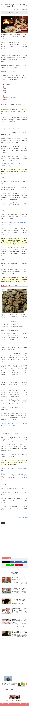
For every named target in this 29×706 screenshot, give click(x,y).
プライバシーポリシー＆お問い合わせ (14, 700)
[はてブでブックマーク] (23, 562)
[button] (26, 378)
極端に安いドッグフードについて (10, 97)
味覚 (5, 92)
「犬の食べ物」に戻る (22, 517)
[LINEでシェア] (10, 565)
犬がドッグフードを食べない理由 (11, 95)
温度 (5, 94)
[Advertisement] (14, 541)
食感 (5, 90)
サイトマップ (15, 702)
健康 (3, 522)
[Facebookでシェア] (14, 562)
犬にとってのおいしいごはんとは (11, 86)
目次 (6, 84)
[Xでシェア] (6, 562)
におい (5, 88)
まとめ (5, 99)
